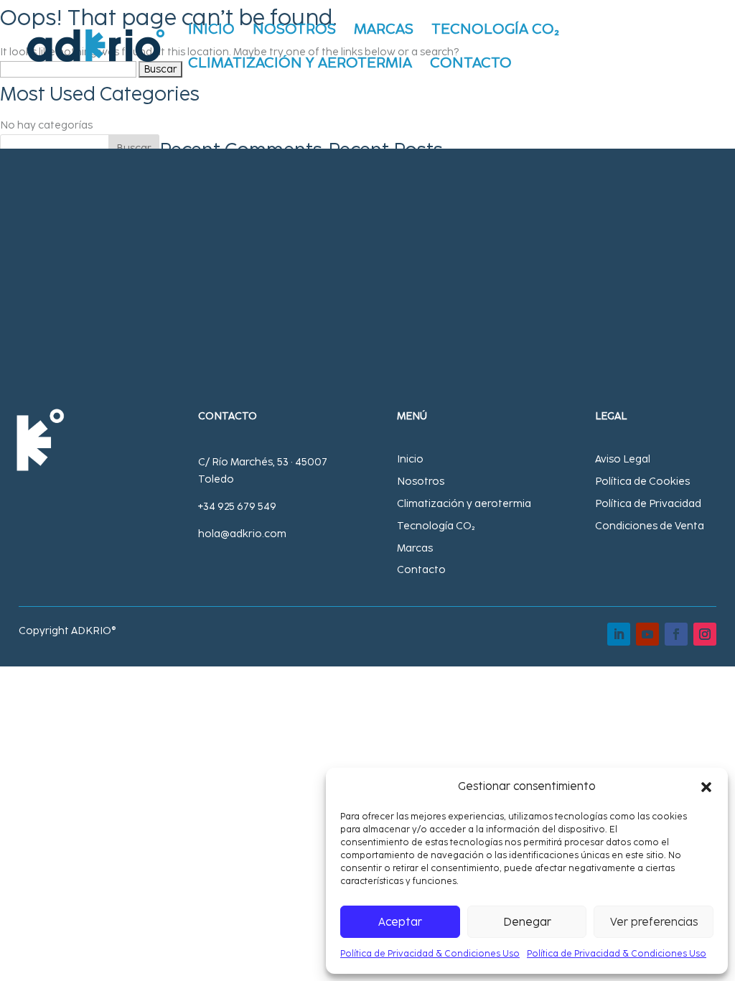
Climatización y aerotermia (464, 504)
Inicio (211, 31)
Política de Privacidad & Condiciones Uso (430, 953)
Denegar (527, 922)
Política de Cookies (642, 481)
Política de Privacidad (648, 504)
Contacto (471, 64)
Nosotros (294, 31)
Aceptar (400, 922)
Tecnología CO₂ (495, 31)
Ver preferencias (654, 922)
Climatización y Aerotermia (300, 64)
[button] (706, 787)
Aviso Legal (622, 459)
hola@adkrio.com (242, 534)
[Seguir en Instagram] (704, 634)
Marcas (383, 31)
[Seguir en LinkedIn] (618, 634)
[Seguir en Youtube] (647, 634)
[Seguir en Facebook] (676, 634)
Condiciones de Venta (649, 526)
